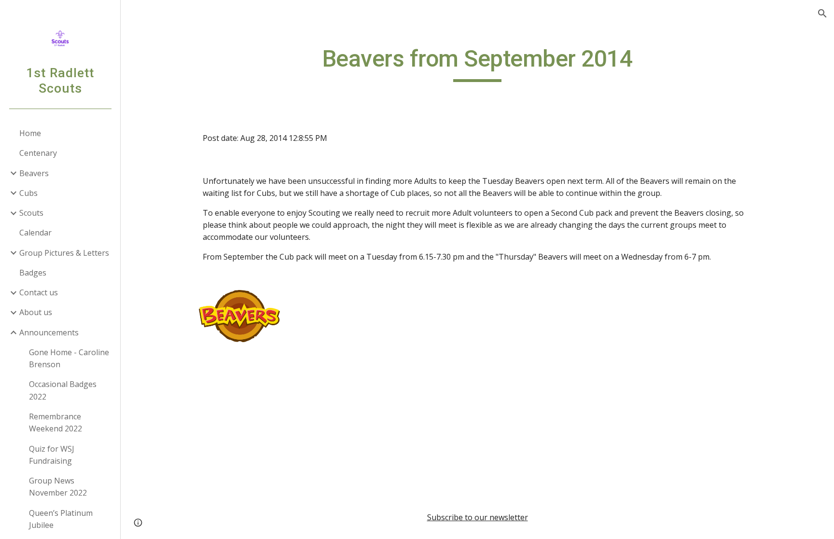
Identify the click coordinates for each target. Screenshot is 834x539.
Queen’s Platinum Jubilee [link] (61, 519)
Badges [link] (32, 272)
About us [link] (35, 312)
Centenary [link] (38, 153)
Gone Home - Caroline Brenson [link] (69, 358)
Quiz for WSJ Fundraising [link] (51, 454)
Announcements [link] (49, 332)
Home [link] (30, 133)
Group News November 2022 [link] (58, 486)
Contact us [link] (38, 292)
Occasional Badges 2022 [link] (63, 390)
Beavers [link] (34, 173)
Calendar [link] (35, 232)
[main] (477, 63)
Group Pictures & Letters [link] (64, 253)
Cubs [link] (28, 193)
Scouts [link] (31, 212)
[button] (822, 13)
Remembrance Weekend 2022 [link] (55, 422)
